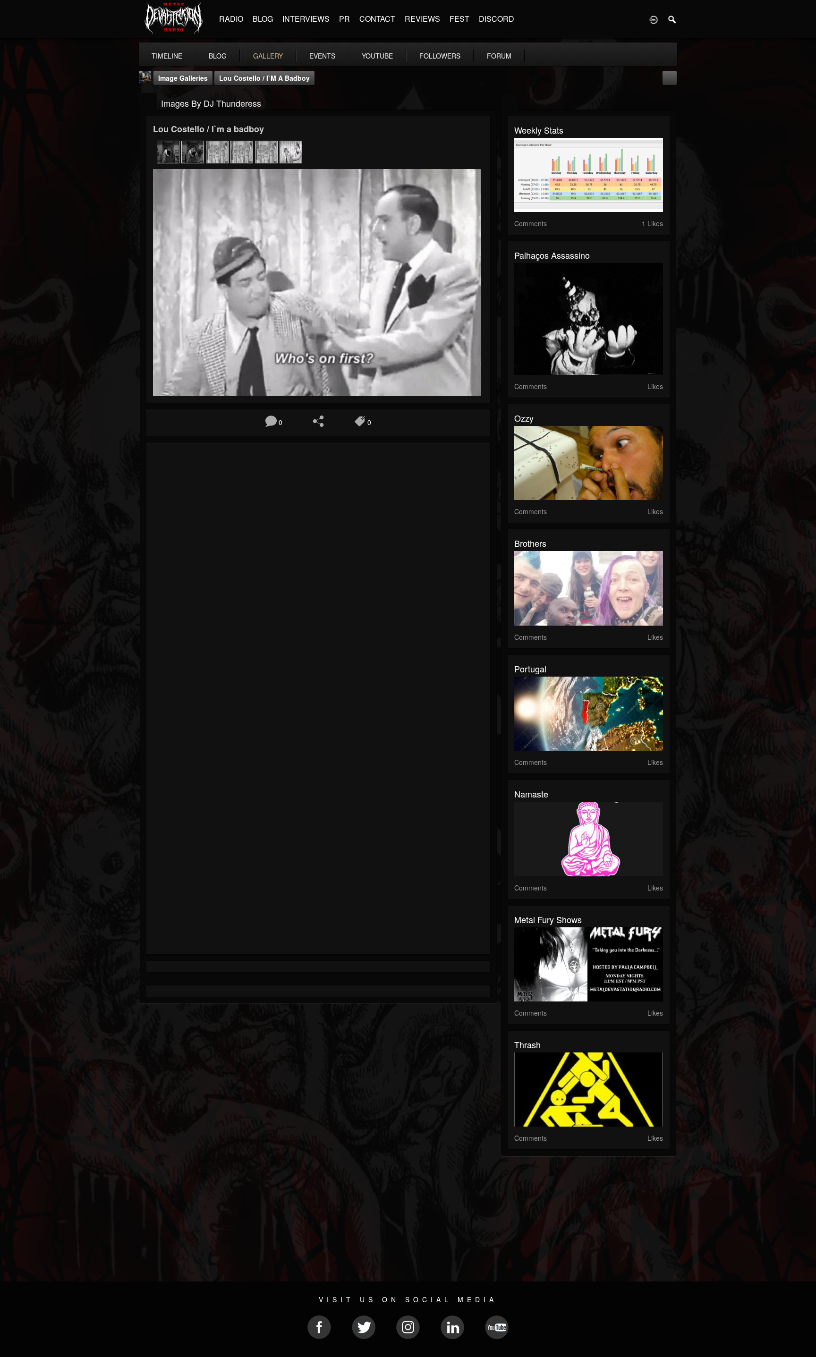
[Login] (653, 19)
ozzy (524, 418)
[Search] (672, 19)
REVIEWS (422, 18)
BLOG (263, 18)
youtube (377, 55)
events (322, 55)
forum (499, 55)
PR (344, 18)
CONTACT (377, 18)
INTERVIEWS (306, 18)
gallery (268, 55)
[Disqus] (318, 576)
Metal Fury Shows (548, 919)
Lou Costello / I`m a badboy (264, 78)
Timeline (167, 55)
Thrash (527, 1044)
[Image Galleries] (148, 102)
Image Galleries (183, 78)
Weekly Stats (538, 130)
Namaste (531, 794)
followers (439, 55)
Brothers (530, 543)
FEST (459, 18)
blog (218, 55)
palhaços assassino (552, 255)
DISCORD (496, 18)
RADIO (231, 18)
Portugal (530, 668)
